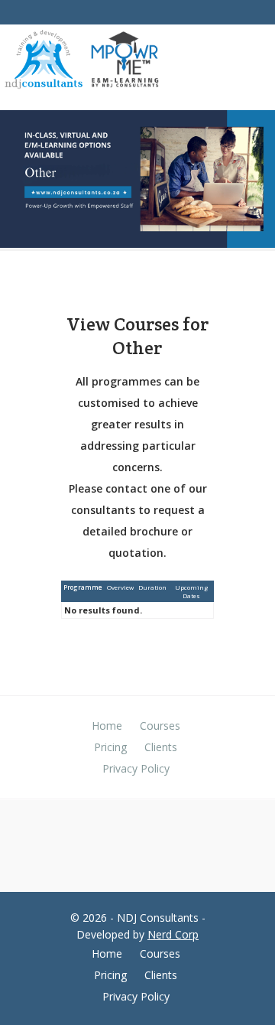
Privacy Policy (136, 768)
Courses (160, 725)
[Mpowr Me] (124, 61)
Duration (152, 587)
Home (107, 725)
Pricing (110, 747)
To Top (257, 994)
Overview (120, 587)
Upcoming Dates (191, 591)
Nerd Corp (173, 934)
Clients (160, 747)
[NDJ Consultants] (43, 62)
